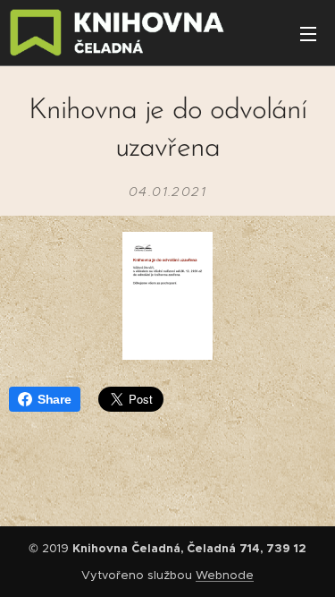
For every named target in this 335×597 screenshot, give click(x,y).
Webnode (225, 575)
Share (54, 399)
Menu (308, 33)
